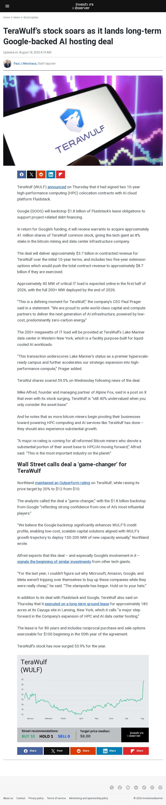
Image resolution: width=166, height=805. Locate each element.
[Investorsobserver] (83, 6)
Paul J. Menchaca (25, 63)
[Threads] (160, 787)
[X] (111, 787)
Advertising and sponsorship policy (88, 798)
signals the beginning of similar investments (54, 561)
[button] (21, 174)
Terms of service (56, 798)
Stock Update (30, 17)
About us (8, 798)
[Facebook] (119, 787)
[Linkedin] (136, 787)
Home (6, 17)
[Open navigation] (7, 6)
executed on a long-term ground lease (77, 604)
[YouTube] (128, 787)
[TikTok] (144, 787)
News (17, 17)
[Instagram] (152, 787)
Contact (20, 798)
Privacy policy (36, 798)
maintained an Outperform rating (62, 482)
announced (57, 187)
